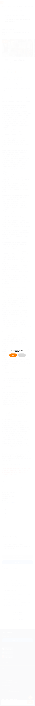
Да (13, 355)
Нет (22, 355)
